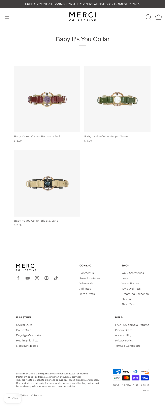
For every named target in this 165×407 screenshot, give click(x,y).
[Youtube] (28, 277)
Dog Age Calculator (29, 335)
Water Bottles (130, 283)
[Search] (148, 17)
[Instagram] (37, 277)
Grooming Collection (135, 293)
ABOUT (145, 385)
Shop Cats (128, 304)
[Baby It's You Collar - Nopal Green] (117, 99)
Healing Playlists (27, 340)
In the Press (87, 293)
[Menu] (7, 16)
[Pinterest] (46, 277)
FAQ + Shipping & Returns (132, 324)
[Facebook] (18, 277)
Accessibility (123, 335)
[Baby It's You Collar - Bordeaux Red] (47, 99)
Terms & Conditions (127, 345)
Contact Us (86, 272)
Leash (125, 278)
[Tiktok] (56, 277)
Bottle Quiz (23, 330)
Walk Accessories (133, 272)
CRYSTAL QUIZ (130, 385)
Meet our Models (27, 345)
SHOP (116, 385)
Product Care (123, 330)
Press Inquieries (89, 278)
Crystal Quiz (24, 324)
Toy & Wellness (131, 288)
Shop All (127, 299)
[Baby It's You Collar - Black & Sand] (47, 183)
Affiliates (85, 288)
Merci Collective (33, 395)
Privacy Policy (124, 340)
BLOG (145, 390)
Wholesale (86, 283)
